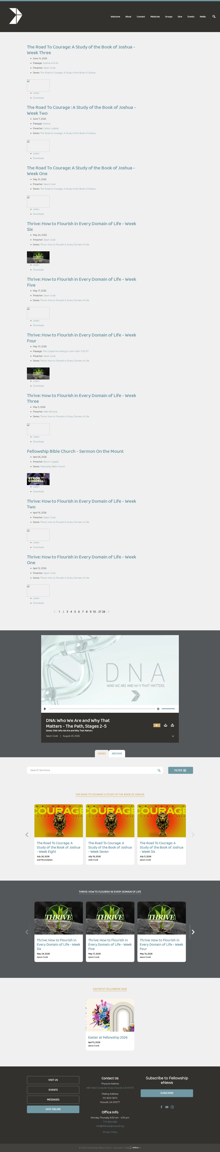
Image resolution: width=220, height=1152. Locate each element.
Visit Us (53, 1080)
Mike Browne (50, 411)
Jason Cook (50, 68)
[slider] (101, 708)
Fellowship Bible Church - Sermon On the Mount (75, 451)
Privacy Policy (110, 1132)
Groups (168, 16)
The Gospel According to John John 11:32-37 (66, 351)
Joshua (46, 123)
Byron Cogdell (51, 461)
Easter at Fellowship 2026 (108, 1037)
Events (191, 16)
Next (108, 612)
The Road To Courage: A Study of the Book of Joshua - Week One (81, 170)
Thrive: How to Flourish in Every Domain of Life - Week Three (81, 398)
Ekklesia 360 (135, 1147)
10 (94, 612)
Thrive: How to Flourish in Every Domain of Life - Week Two (81, 504)
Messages (53, 1099)
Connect (141, 16)
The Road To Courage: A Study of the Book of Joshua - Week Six (161, 847)
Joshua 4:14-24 (50, 63)
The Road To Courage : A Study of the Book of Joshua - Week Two (81, 110)
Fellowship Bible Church (52, 466)
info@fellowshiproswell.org (110, 1126)
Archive (117, 753)
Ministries (155, 16)
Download (38, 98)
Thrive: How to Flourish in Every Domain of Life (64, 244)
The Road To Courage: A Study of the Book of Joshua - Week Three (81, 49)
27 (99, 612)
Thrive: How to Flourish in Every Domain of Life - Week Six (81, 226)
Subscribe (166, 1093)
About (128, 16)
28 (103, 612)
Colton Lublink (51, 128)
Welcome (115, 16)
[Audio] (156, 725)
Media (203, 16)
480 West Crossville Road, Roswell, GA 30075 (110, 1088)
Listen (36, 93)
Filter (178, 770)
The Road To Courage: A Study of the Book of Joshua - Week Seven (110, 847)
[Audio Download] (165, 725)
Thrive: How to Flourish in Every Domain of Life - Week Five (81, 282)
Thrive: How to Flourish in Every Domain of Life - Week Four (81, 337)
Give (180, 16)
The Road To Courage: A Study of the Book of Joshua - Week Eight (58, 847)
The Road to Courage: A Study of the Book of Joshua (67, 72)
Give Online (53, 1109)
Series (102, 753)
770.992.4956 (110, 1122)
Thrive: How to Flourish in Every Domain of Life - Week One (81, 559)
